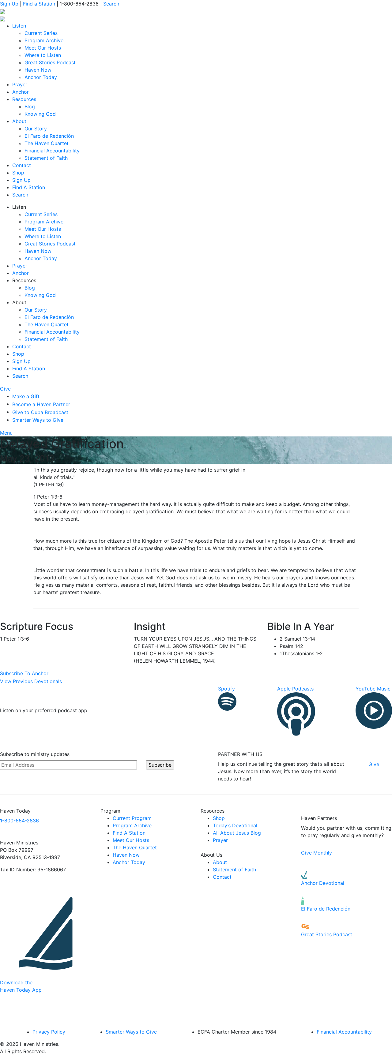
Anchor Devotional (322, 883)
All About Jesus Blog (237, 833)
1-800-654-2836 (19, 820)
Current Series (41, 33)
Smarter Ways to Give (37, 420)
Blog (29, 106)
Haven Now (37, 70)
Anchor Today (40, 77)
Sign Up (9, 4)
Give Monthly (316, 853)
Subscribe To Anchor (24, 673)
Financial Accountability (52, 151)
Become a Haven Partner (41, 404)
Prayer (19, 84)
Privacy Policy (48, 1032)
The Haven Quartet (46, 143)
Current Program (132, 818)
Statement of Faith (46, 158)
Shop (18, 173)
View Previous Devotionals (31, 681)
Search (111, 4)
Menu (7, 433)
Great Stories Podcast (50, 62)
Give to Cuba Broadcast (40, 412)
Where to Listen (42, 55)
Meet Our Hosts (42, 48)
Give (6, 389)
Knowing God (40, 114)
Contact (21, 165)
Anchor (20, 92)
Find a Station (39, 4)
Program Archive (43, 40)
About (19, 121)
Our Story (35, 128)
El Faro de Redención (49, 136)
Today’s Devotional (235, 825)
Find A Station (28, 187)
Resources (24, 99)
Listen (19, 26)
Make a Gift (26, 396)
